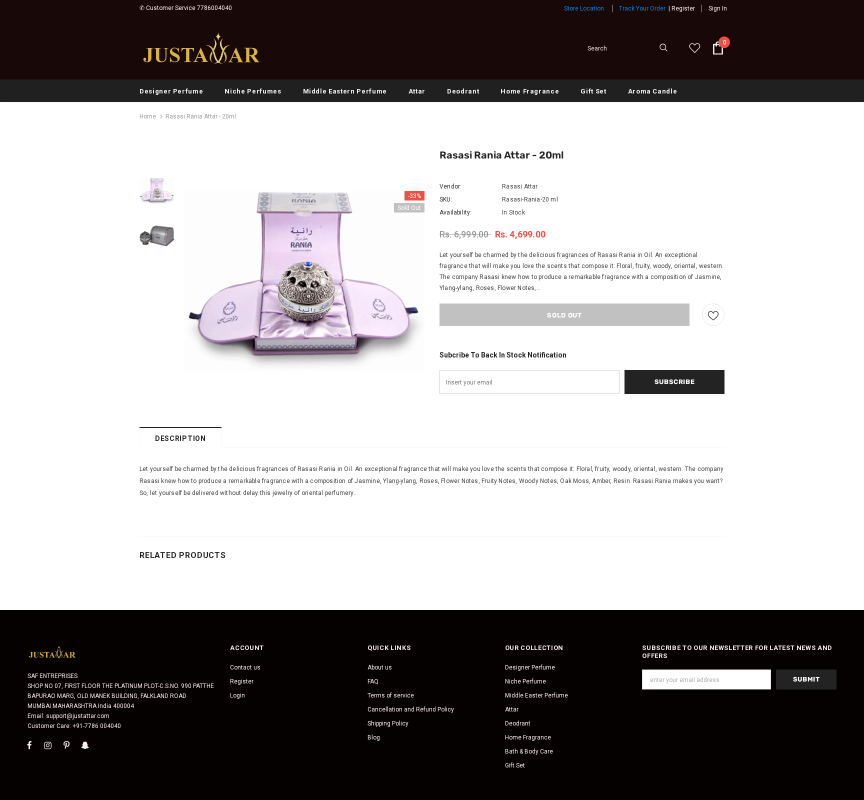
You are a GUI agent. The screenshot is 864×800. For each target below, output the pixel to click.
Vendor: (451, 186)
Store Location (584, 8)
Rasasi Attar (520, 186)
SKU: (446, 199)
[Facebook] (29, 745)
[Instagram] (48, 745)
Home (148, 116)
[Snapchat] (85, 745)
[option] (304, 281)
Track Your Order (642, 8)
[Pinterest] (67, 745)
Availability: (456, 212)
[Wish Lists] (713, 315)
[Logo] (202, 48)
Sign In (717, 8)
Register (683, 8)
